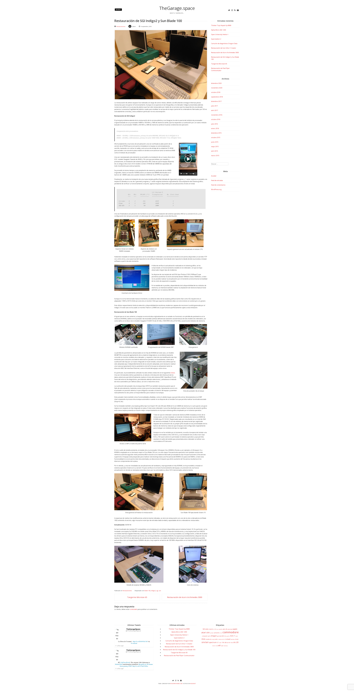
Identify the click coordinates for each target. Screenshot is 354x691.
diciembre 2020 (216, 83)
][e (222, 645)
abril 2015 (214, 151)
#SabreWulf (118, 664)
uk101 (228, 642)
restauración (221, 639)
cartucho (216, 633)
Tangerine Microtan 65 (137, 597)
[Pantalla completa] (196, 174)
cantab (211, 633)
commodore (231, 632)
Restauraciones (121, 26)
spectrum (213, 642)
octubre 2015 (215, 137)
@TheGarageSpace (133, 631)
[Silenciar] (193, 174)
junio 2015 (214, 142)
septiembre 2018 (217, 97)
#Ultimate (150, 664)
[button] (188, 159)
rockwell (227, 639)
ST (218, 642)
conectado (133, 609)
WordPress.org (216, 189)
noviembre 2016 (216, 115)
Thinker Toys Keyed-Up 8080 (221, 25)
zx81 (219, 645)
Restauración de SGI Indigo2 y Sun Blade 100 (179, 650)
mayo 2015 (215, 146)
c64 (207, 632)
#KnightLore (142, 664)
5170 (215, 629)
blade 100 (147, 590)
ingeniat (193, 683)
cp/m (209, 636)
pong (213, 639)
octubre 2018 (215, 92)
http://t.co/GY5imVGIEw (140, 666)
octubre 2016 (215, 119)
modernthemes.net (176, 683)
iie (225, 636)
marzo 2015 (215, 156)
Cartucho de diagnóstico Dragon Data (224, 43)
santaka (233, 639)
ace (218, 629)
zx (216, 645)
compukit (204, 636)
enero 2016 (215, 128)
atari (203, 632)
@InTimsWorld (125, 662)
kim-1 (232, 636)
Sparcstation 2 (216, 39)
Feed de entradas (217, 180)
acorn (220, 629)
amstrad (230, 629)
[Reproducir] (181, 174)
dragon (214, 636)
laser (237, 636)
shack (236, 639)
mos (203, 639)
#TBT (130, 666)
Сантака (225, 645)
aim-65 (225, 629)
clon (221, 633)
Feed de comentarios (218, 185)
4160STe (211, 629)
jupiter (228, 636)
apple (235, 629)
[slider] (187, 173)
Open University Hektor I (219, 34)
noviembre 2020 (216, 88)
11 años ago (119, 646)
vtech (213, 645)
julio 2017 (214, 106)
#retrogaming (124, 666)
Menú (119, 9)
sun (160, 590)
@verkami (134, 643)
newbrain (208, 639)
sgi (157, 590)
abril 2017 (214, 110)
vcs (232, 642)
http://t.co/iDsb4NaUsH (140, 641)
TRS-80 (224, 642)
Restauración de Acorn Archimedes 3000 (184, 597)
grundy (219, 636)
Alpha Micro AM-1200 (218, 30)
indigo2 (153, 590)
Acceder (213, 176)
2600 (206, 629)
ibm (223, 636)
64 (204, 629)
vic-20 (235, 642)
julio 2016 (214, 124)
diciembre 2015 (216, 133)
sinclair (205, 642)
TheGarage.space (177, 8)
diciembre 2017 (216, 101)
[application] (188, 159)
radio (216, 639)
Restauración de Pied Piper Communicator (179, 656)
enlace (172, 373)
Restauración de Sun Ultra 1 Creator (223, 48)
